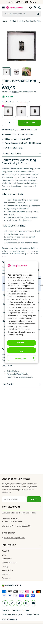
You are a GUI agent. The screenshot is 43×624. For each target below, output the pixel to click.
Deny (21, 351)
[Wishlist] (30, 7)
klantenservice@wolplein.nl (14, 537)
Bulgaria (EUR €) (12, 585)
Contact (5, 610)
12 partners (28, 307)
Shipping (15, 92)
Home (4, 21)
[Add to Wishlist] (39, 82)
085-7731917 (9, 533)
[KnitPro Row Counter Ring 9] (21, 111)
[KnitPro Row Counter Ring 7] (8, 111)
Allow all (20, 343)
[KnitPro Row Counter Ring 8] (35, 111)
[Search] (37, 13)
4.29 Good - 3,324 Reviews (25, 2)
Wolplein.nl (13, 620)
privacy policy (27, 316)
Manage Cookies (32, 615)
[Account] (34, 7)
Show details (20, 359)
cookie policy (13, 318)
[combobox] (21, 14)
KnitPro (13, 21)
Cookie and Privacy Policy (12, 615)
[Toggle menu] (3, 7)
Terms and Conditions (21, 610)
